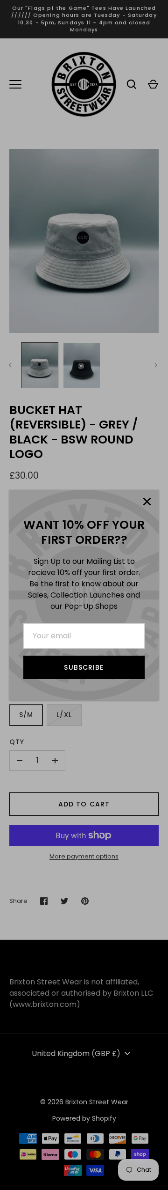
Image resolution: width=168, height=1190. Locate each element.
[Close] (147, 501)
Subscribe (84, 667)
